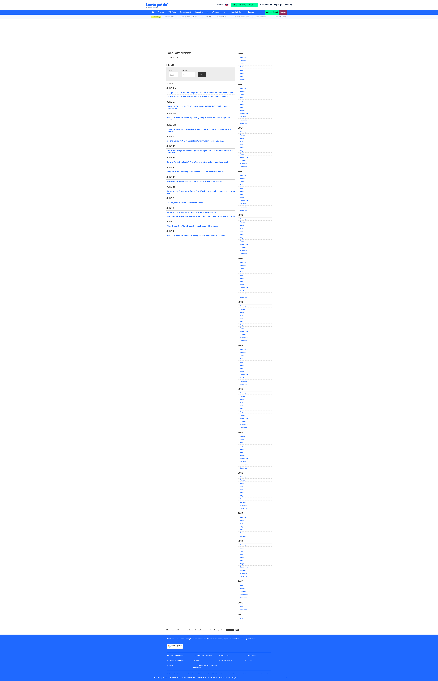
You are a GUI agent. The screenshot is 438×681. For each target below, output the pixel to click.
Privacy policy (224, 655)
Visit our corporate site (245, 639)
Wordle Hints (222, 17)
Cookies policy (250, 655)
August (242, 79)
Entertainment (185, 12)
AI (207, 12)
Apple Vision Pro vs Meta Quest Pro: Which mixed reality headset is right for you (201, 192)
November (244, 120)
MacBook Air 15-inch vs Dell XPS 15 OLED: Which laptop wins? (194, 181)
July (241, 76)
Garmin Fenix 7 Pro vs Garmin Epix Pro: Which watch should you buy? (198, 96)
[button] (288, 5)
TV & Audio (171, 12)
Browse (251, 12)
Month (184, 70)
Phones (161, 12)
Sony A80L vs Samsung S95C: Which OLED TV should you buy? (195, 172)
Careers (196, 660)
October (243, 117)
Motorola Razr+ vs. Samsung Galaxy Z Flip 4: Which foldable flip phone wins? (198, 119)
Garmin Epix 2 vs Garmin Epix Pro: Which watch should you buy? (195, 141)
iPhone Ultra (169, 17)
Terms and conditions (175, 655)
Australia (230, 630)
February (243, 60)
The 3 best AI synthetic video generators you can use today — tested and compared (200, 151)
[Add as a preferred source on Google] (175, 646)
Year (171, 70)
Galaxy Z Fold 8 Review (190, 17)
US (237, 630)
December (243, 123)
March (242, 64)
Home (225, 12)
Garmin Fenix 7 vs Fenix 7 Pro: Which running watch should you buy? (197, 162)
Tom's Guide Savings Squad (286, 17)
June (242, 73)
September (244, 113)
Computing (198, 12)
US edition (201, 677)
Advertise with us (225, 660)
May (241, 70)
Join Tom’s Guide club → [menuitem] (244, 5)
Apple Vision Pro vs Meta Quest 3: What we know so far (192, 212)
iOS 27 (208, 17)
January (243, 57)
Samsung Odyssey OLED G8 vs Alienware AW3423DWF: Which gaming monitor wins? (198, 107)
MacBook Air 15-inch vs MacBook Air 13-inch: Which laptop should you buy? (201, 216)
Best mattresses (262, 17)
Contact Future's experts (202, 655)
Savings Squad (272, 12)
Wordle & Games (237, 12)
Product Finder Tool (241, 17)
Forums (283, 12)
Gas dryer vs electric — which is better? (185, 203)
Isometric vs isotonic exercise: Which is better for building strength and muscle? (199, 130)
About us (248, 660)
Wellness (215, 12)
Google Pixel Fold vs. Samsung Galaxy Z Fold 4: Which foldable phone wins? (200, 93)
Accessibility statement (175, 660)
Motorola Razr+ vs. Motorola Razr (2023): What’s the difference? (196, 236)
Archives (170, 665)
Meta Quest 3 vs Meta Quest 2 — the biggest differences (192, 226)
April (241, 67)
